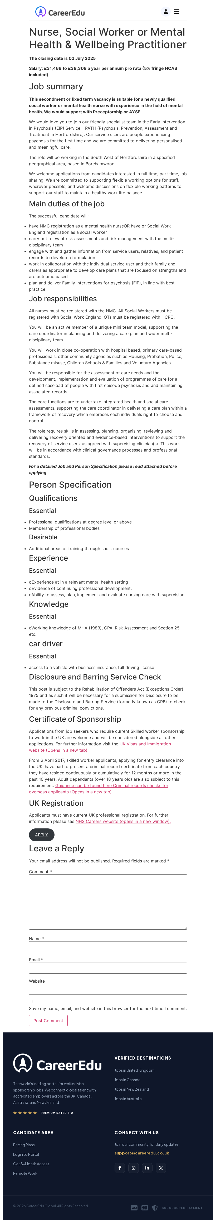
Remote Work (25, 1173)
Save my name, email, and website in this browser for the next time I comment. (108, 1008)
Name (36, 938)
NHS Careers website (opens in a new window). (123, 821)
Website (37, 981)
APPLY (41, 834)
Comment (40, 872)
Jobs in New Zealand (132, 1089)
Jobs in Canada (127, 1079)
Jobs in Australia (128, 1098)
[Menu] (177, 11)
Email (36, 960)
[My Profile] (166, 12)
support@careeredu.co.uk (142, 1152)
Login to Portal (26, 1154)
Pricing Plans (24, 1144)
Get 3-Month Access (31, 1163)
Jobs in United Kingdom (135, 1070)
